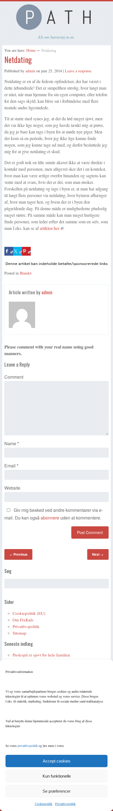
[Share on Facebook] (8, 251)
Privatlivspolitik (65, 803)
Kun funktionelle (57, 776)
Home (31, 50)
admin (30, 70)
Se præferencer (56, 791)
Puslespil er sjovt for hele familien (41, 655)
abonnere (50, 518)
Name (11, 443)
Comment (13, 377)
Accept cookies (56, 761)
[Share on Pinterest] (26, 251)
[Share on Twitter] (17, 251)
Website (12, 488)
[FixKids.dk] (56, 28)
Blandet (26, 273)
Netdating (18, 59)
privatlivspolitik (28, 745)
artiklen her (49, 228)
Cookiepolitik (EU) (29, 613)
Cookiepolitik (43, 803)
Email (11, 465)
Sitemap (19, 633)
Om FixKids (23, 619)
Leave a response (78, 70)
